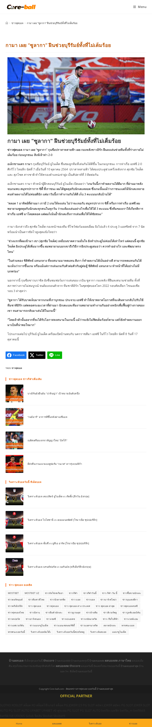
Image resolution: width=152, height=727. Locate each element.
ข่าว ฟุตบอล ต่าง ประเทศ (77, 606)
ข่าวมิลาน (35, 612)
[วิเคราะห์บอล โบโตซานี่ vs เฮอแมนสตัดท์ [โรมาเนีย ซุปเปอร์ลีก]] (14, 520)
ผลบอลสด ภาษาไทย (118, 660)
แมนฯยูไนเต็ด (119, 631)
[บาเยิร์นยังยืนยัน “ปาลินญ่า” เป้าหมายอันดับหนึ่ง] (14, 393)
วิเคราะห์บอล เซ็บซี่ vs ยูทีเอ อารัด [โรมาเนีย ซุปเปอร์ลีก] (58, 543)
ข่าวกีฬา (73, 593)
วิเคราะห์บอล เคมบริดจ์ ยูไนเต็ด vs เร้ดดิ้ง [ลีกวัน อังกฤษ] (58, 496)
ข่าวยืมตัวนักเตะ (54, 612)
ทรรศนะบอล (128, 625)
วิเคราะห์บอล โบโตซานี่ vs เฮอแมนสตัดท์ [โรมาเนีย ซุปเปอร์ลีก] (62, 520)
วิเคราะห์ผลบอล (98, 631)
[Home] (7, 23)
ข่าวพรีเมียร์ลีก (15, 606)
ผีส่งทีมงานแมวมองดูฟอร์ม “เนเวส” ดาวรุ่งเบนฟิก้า (55, 464)
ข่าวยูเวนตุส (74, 612)
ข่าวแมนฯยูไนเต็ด (39, 625)
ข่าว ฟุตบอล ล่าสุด (105, 606)
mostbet (13, 593)
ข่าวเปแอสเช (68, 619)
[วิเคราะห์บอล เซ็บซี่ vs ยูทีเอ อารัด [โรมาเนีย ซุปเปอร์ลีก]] (14, 543)
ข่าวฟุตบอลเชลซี (129, 606)
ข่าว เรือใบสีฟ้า (110, 619)
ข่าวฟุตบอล (14, 150)
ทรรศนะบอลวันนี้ (16, 631)
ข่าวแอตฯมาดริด (89, 625)
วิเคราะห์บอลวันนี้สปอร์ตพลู (71, 631)
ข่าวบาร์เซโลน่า (108, 599)
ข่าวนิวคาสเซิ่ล (57, 599)
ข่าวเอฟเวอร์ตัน (16, 625)
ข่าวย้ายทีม (92, 612)
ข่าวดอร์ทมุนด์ (15, 599)
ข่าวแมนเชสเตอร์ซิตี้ (64, 625)
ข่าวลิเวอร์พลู (110, 612)
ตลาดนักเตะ (110, 625)
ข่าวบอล (90, 599)
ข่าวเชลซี (51, 619)
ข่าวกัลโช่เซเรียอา (54, 593)
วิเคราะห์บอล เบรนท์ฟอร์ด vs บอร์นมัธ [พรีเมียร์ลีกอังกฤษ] (59, 566)
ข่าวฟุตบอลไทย (16, 612)
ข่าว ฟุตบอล (34, 606)
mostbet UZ (32, 593)
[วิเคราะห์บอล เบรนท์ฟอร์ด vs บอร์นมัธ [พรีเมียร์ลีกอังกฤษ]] (14, 567)
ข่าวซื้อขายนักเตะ (132, 593)
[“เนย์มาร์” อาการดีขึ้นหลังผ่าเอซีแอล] (14, 417)
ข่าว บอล (75, 599)
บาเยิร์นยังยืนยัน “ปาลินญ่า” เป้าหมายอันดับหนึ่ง (54, 393)
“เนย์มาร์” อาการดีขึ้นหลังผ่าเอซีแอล (47, 417)
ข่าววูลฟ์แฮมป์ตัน (132, 612)
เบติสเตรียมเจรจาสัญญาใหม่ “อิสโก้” (47, 440)
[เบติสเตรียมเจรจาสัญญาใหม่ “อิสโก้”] (14, 440)
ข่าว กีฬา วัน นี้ (109, 593)
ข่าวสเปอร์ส (14, 619)
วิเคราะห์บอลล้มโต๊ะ (41, 631)
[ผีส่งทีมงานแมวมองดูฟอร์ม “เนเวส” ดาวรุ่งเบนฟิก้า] (14, 464)
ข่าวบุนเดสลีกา (130, 599)
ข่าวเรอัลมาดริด (89, 619)
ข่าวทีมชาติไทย (36, 599)
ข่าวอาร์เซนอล (33, 619)
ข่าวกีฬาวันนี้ (90, 593)
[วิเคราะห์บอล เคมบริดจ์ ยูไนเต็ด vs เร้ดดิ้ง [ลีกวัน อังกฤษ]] (14, 496)
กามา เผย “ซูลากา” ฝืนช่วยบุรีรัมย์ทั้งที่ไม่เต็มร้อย (52, 23)
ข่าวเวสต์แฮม (131, 619)
